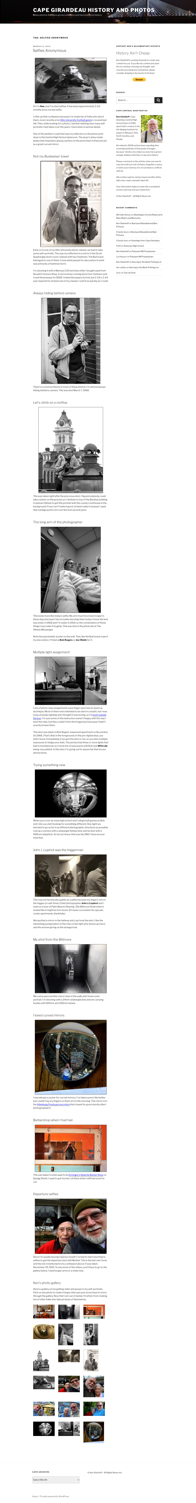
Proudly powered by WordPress (54, 1496)
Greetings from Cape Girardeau (145, 240)
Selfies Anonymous (49, 50)
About (35, 1496)
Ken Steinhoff (122, 223)
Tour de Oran (130, 272)
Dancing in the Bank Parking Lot (146, 262)
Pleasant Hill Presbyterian (143, 251)
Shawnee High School (134, 246)
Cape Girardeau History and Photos (94, 10)
